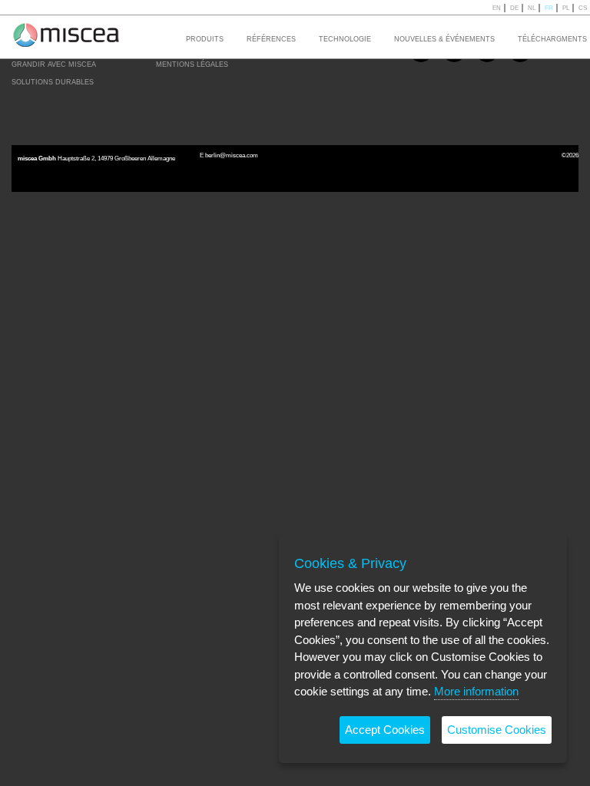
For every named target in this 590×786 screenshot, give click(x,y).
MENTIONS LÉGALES (192, 64)
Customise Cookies (496, 729)
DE (514, 8)
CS (582, 8)
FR (549, 8)
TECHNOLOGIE (345, 39)
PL (565, 8)
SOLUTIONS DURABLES (53, 82)
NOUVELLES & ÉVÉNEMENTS (444, 39)
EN (496, 8)
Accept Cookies (385, 729)
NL (531, 8)
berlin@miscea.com (231, 155)
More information (476, 691)
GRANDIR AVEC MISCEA (54, 64)
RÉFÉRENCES (271, 39)
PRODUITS (205, 39)
